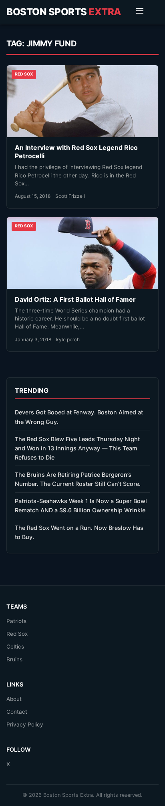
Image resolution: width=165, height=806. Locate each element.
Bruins (14, 659)
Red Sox (17, 634)
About (14, 699)
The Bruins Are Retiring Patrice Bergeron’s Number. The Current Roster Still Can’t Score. (78, 479)
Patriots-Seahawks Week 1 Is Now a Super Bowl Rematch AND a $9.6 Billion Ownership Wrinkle (81, 505)
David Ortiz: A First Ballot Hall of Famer (75, 299)
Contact (16, 711)
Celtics (15, 646)
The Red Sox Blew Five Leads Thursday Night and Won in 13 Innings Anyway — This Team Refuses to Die (77, 448)
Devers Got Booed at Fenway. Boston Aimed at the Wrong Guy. (79, 417)
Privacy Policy (24, 724)
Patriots (16, 621)
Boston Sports (63, 12)
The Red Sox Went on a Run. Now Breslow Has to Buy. (79, 532)
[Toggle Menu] (139, 12)
